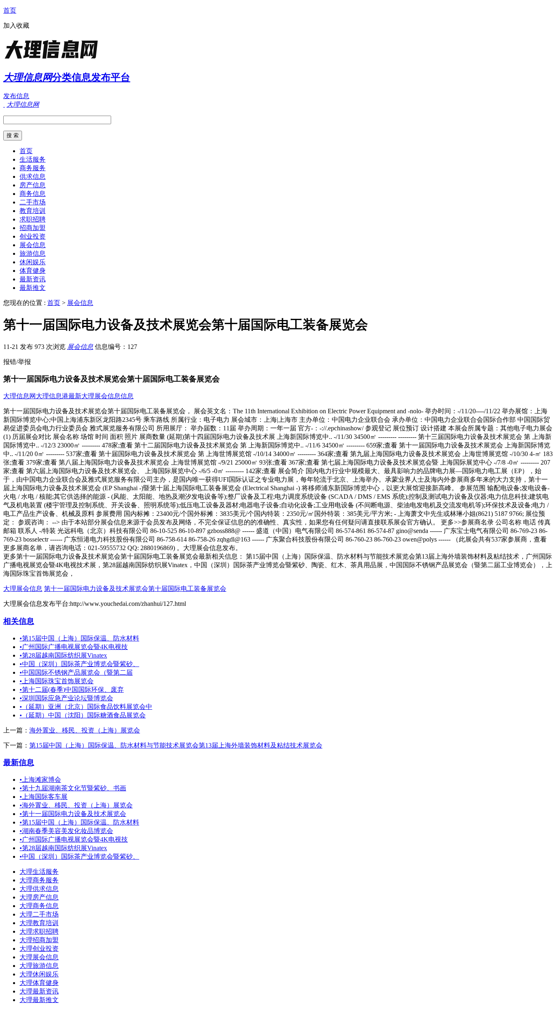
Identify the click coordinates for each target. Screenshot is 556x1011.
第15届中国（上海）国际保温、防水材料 (79, 638)
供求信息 (33, 176)
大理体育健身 (39, 982)
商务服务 (33, 167)
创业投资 (33, 236)
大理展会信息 (22, 588)
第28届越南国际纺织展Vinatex (63, 655)
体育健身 (33, 270)
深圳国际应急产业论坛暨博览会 (66, 698)
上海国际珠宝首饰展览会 (57, 681)
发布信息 (16, 95)
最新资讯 (33, 279)
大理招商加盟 (39, 939)
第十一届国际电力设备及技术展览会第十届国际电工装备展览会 (135, 588)
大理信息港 (52, 396)
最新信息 (18, 762)
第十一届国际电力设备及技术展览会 (73, 813)
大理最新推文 (39, 999)
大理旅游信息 (39, 965)
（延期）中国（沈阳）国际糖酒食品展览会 (83, 715)
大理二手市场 (39, 914)
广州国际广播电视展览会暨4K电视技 (74, 646)
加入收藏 (16, 25)
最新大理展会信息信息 (101, 396)
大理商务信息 (39, 905)
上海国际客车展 (44, 796)
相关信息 (18, 621)
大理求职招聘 (39, 931)
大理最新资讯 (39, 991)
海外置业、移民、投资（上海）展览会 (84, 730)
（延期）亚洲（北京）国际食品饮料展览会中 (86, 706)
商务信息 (33, 193)
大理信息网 (19, 396)
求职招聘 (33, 219)
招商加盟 (33, 227)
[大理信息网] (54, 58)
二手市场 (33, 202)
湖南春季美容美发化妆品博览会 (66, 830)
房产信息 (33, 185)
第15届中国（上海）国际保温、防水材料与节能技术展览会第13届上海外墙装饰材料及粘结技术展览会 (175, 745)
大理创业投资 (39, 948)
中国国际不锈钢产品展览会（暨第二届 (76, 672)
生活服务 (33, 159)
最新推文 (33, 287)
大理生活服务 (39, 871)
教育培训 (33, 210)
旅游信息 (33, 253)
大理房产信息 (39, 897)
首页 (9, 10)
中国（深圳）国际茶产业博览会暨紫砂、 (79, 663)
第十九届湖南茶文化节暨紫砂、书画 (73, 788)
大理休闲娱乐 (39, 974)
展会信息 (33, 244)
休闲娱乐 (33, 262)
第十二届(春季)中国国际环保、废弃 (72, 689)
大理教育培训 (39, 922)
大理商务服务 (39, 880)
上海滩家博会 (40, 779)
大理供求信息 (39, 888)
